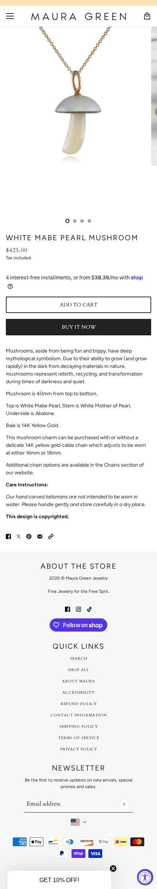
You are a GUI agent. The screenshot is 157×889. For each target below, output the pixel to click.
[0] (67, 220)
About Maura (78, 681)
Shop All (78, 670)
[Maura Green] (78, 16)
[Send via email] (39, 536)
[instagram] (78, 608)
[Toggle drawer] (10, 16)
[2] (82, 220)
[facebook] (67, 608)
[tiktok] (89, 608)
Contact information (78, 715)
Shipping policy (79, 726)
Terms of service (78, 738)
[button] (50, 536)
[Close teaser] (113, 868)
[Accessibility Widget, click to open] (145, 877)
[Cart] (147, 16)
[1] (74, 220)
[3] (89, 220)
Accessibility (78, 692)
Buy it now (79, 327)
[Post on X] (18, 536)
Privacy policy (78, 749)
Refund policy (79, 704)
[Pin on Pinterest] (28, 536)
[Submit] (124, 804)
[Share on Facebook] (8, 536)
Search (78, 658)
